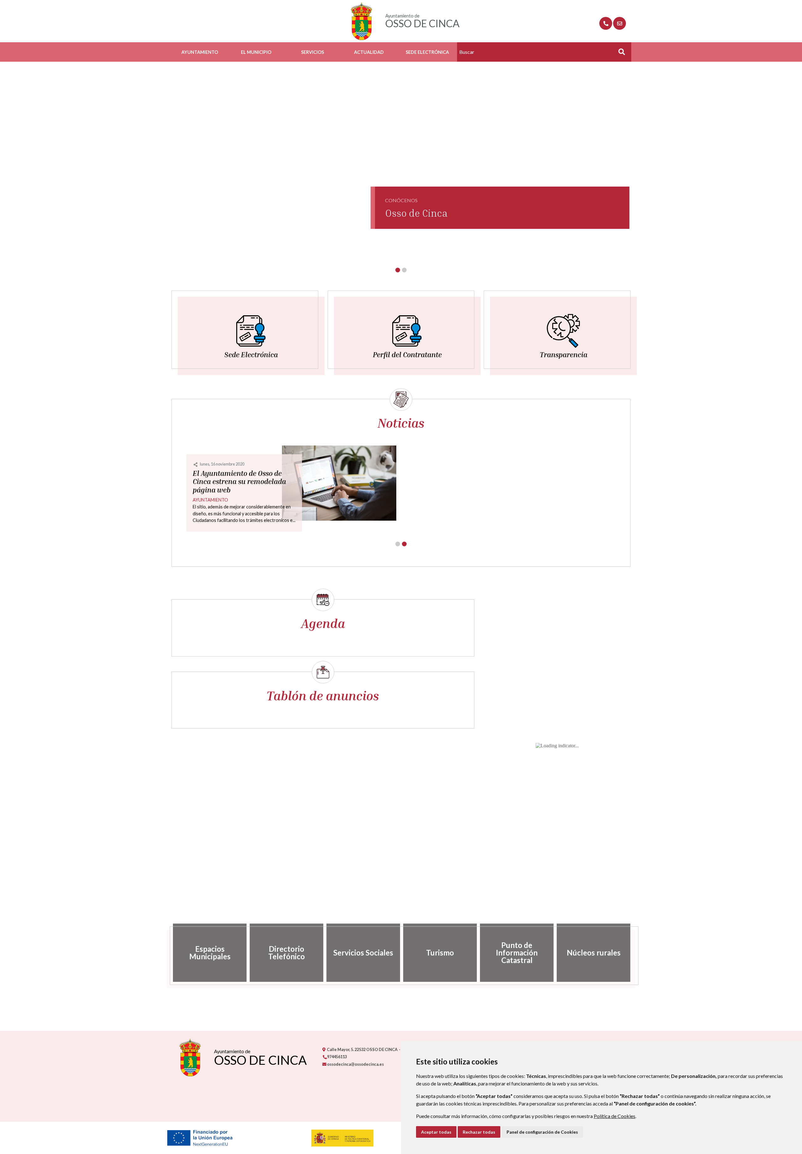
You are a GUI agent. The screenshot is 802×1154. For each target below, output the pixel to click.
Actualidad (369, 52)
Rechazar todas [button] (479, 1132)
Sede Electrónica (427, 52)
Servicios (312, 52)
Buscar (619, 54)
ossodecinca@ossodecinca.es (355, 1064)
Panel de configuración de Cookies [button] (542, 1132)
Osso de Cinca (416, 213)
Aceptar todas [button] (436, 1132)
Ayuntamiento (199, 52)
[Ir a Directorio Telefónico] (605, 23)
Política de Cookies (614, 1116)
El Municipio (256, 52)
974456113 (336, 1056)
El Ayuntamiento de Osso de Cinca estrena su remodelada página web (239, 481)
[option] (209, 953)
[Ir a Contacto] (619, 23)
